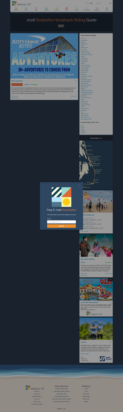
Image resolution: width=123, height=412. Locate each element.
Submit (61, 226)
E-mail (49, 218)
